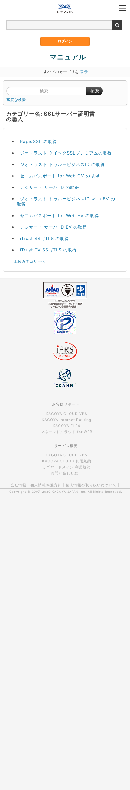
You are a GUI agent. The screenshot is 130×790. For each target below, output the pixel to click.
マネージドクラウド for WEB (67, 431)
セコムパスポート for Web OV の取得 (59, 175)
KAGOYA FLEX (66, 425)
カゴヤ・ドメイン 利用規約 (66, 467)
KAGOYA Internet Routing (66, 419)
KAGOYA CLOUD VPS (66, 413)
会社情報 (18, 485)
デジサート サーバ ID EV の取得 (53, 227)
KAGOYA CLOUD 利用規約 (66, 461)
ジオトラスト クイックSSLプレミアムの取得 (66, 152)
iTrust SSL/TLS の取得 (44, 238)
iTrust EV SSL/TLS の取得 (48, 249)
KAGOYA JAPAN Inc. (69, 491)
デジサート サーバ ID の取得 (49, 187)
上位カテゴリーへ (29, 261)
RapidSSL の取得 (38, 141)
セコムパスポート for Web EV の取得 (59, 215)
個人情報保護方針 (46, 485)
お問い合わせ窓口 (66, 473)
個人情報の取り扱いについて (91, 485)
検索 (94, 91)
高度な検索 (16, 100)
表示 (84, 72)
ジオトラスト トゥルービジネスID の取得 (62, 164)
